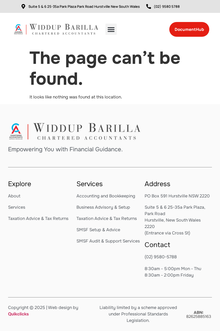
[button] (111, 29)
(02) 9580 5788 (167, 6)
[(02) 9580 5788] (148, 6)
